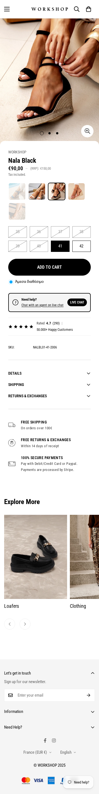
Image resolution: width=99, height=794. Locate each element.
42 (81, 246)
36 (39, 231)
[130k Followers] (54, 740)
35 (18, 231)
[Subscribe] (88, 695)
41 (60, 246)
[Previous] (9, 624)
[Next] (25, 624)
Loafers (11, 606)
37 (60, 231)
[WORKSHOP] (49, 9)
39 (18, 246)
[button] (88, 9)
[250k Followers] (45, 740)
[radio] (17, 191)
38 (81, 231)
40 (39, 246)
